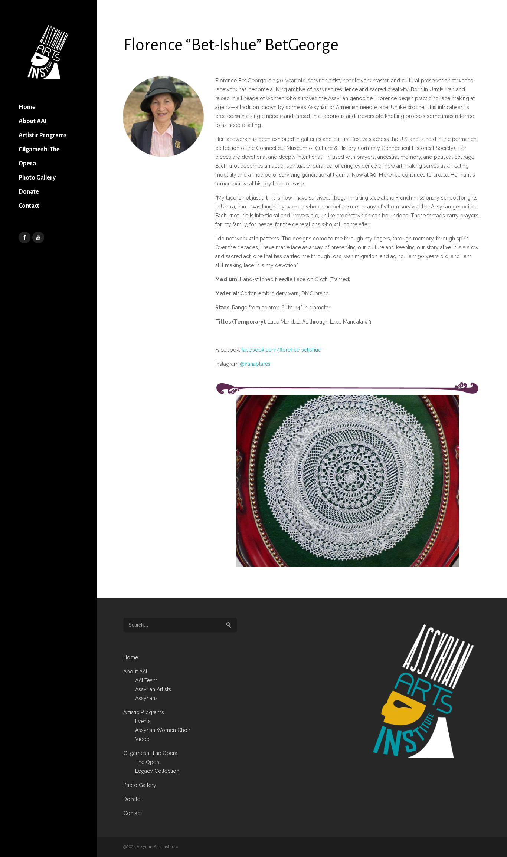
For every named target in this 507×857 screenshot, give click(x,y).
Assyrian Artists (153, 689)
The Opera (148, 762)
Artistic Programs (43, 135)
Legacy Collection (157, 771)
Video (142, 739)
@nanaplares (255, 364)
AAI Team (146, 680)
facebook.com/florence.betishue (281, 350)
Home (27, 107)
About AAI (33, 121)
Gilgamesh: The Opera (39, 156)
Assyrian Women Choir (162, 730)
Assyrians (146, 698)
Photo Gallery (37, 177)
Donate (29, 191)
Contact (29, 206)
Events (143, 721)
